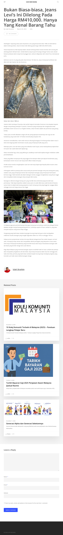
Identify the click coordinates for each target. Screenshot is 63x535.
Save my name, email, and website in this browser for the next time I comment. (26, 503)
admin (8, 338)
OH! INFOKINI (31, 2)
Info (31, 29)
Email (6, 485)
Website (6, 493)
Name (6, 477)
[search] (57, 2)
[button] (5, 2)
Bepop (8, 434)
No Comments (12, 33)
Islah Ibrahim (10, 29)
